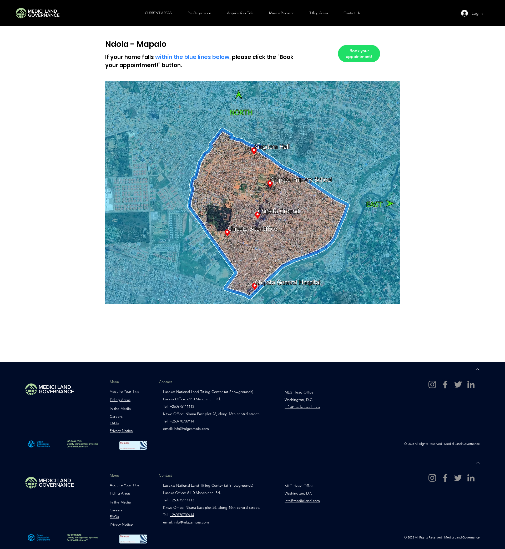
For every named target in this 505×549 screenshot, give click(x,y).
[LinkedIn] (471, 384)
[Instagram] (432, 384)
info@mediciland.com (302, 407)
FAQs (114, 423)
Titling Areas (120, 399)
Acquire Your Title (124, 391)
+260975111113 (182, 500)
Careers (116, 416)
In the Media (120, 408)
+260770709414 (182, 514)
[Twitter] (458, 384)
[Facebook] (445, 384)
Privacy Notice (121, 430)
